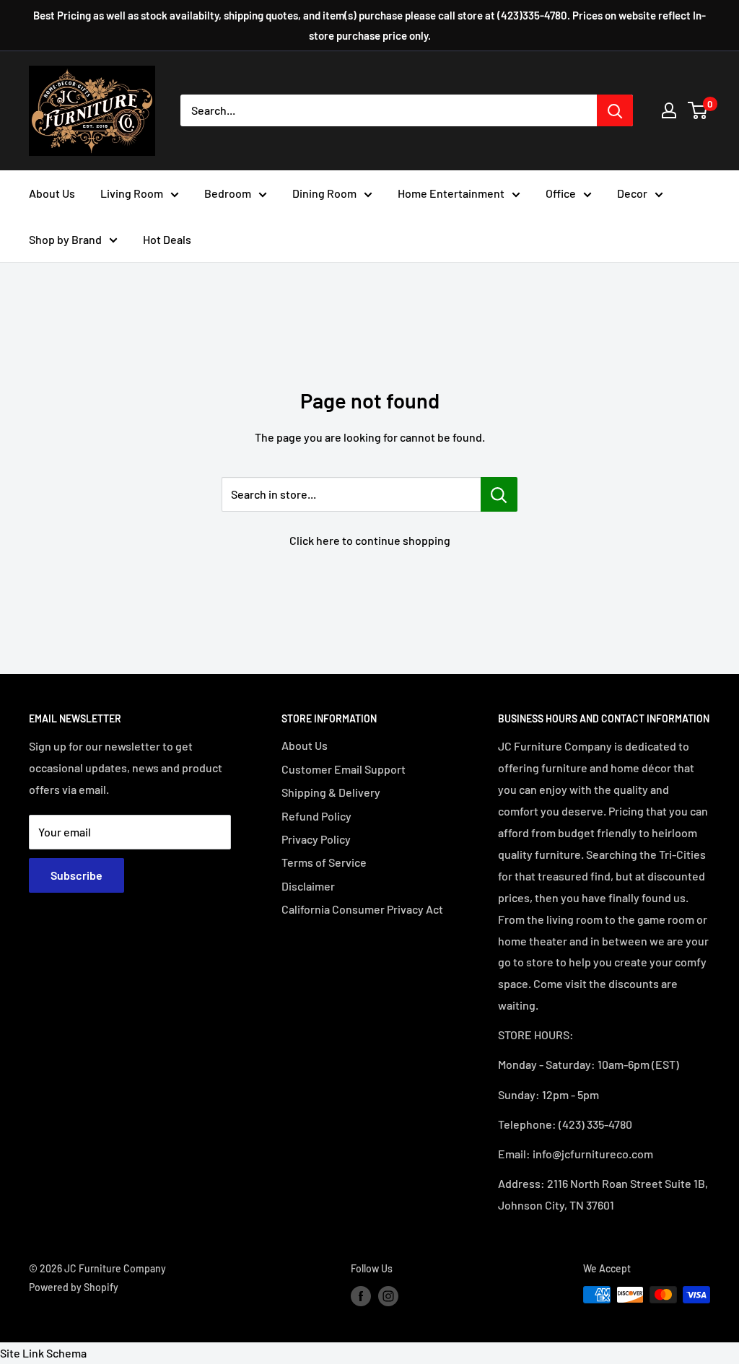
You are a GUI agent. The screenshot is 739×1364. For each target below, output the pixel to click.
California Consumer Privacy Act (362, 909)
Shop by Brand (65, 239)
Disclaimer (308, 886)
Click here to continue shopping (369, 540)
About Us (52, 193)
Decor (632, 193)
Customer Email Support (343, 769)
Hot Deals (167, 239)
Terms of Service (324, 862)
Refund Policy (316, 816)
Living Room (131, 193)
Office (561, 193)
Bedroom (227, 193)
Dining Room (324, 193)
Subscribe (76, 875)
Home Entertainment (451, 193)
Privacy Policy (316, 839)
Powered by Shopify (73, 1287)
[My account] (669, 110)
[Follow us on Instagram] (388, 1296)
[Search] (615, 110)
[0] (698, 110)
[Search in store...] (499, 494)
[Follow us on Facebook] (361, 1296)
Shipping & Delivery (330, 792)
